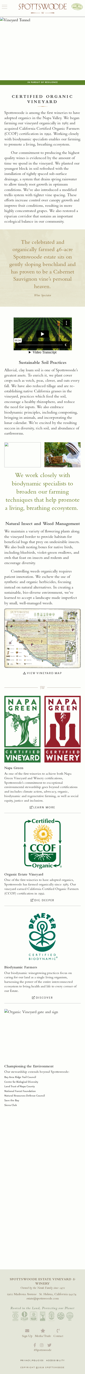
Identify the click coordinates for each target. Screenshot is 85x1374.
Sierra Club (10, 1105)
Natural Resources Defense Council (24, 1095)
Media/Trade (43, 1336)
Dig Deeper (44, 900)
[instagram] (42, 1345)
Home (42, 9)
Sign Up (27, 1336)
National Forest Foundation (20, 1091)
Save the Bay (11, 1100)
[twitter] (49, 1345)
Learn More (44, 807)
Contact (58, 1336)
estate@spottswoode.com (43, 1298)
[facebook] (35, 1345)
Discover (44, 997)
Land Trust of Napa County (19, 1086)
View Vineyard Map (44, 673)
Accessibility (55, 1360)
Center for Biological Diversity (21, 1081)
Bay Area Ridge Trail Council (20, 1077)
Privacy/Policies (32, 1360)
